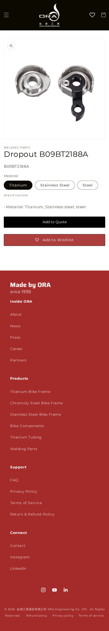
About (16, 314)
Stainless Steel (55, 185)
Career (16, 349)
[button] (6, 15)
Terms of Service (26, 503)
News (15, 326)
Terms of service (91, 615)
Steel (88, 185)
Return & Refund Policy (32, 514)
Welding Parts (24, 449)
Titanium (18, 185)
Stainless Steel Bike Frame (35, 414)
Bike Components (27, 426)
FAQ (14, 480)
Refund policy (36, 615)
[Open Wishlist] (92, 15)
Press (15, 337)
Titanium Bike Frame (30, 391)
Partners (18, 360)
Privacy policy (63, 615)
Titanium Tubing (26, 437)
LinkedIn (18, 568)
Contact (17, 545)
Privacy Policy (23, 491)
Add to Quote (55, 222)
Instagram (20, 557)
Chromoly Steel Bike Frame (36, 403)
